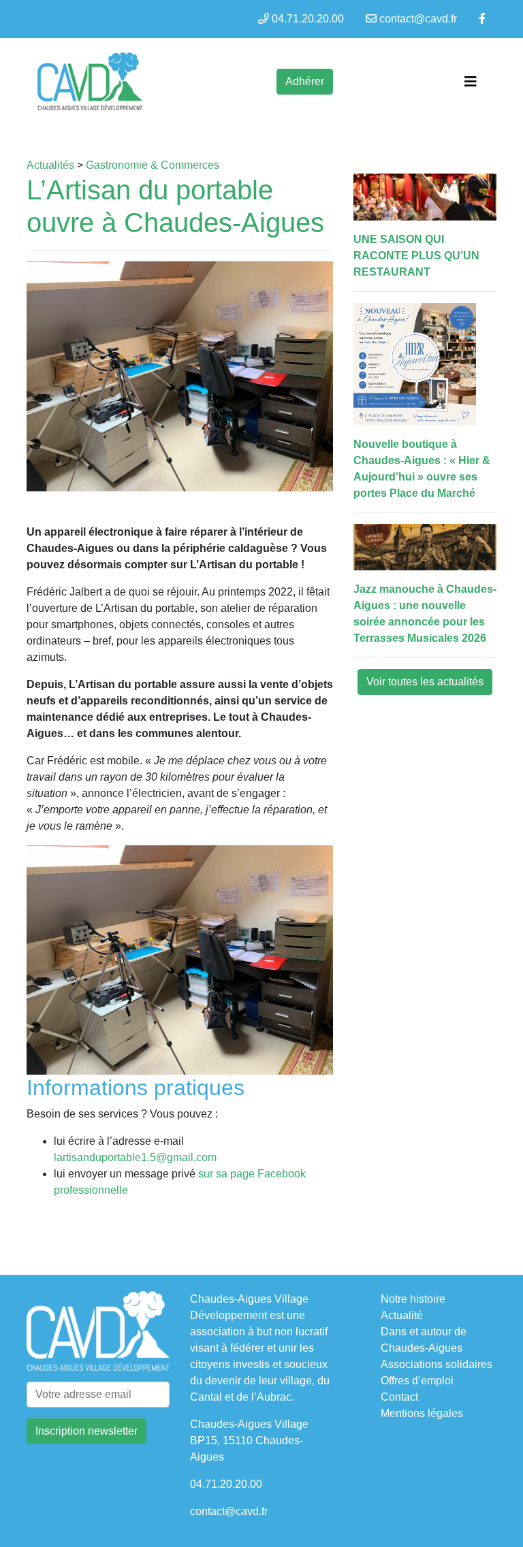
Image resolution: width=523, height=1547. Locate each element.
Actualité (402, 1315)
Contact (399, 1397)
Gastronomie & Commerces (152, 165)
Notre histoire (413, 1299)
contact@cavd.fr (418, 19)
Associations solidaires (436, 1364)
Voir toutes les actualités (425, 681)
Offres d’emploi (417, 1380)
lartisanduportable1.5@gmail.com (135, 1157)
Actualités (50, 165)
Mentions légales (422, 1413)
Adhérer (304, 81)
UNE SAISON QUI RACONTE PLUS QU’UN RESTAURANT (416, 255)
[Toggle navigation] (471, 81)
